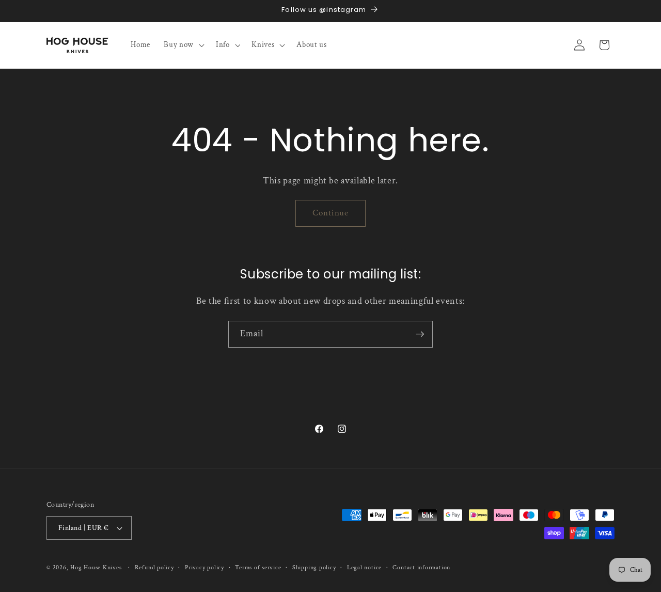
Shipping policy (314, 567)
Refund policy (154, 567)
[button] (183, 45)
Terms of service (258, 567)
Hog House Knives (95, 567)
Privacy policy (204, 567)
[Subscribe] (419, 334)
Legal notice (364, 567)
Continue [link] (330, 213)
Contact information (421, 567)
